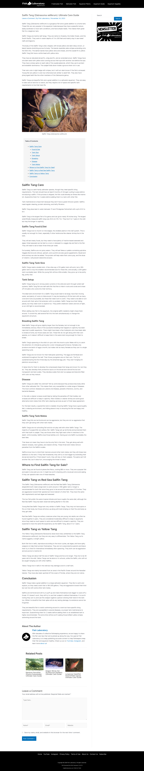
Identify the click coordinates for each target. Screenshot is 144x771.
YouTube (70, 641)
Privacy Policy (64, 754)
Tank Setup (36, 155)
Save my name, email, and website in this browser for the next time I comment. (52, 732)
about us (43, 643)
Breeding (35, 158)
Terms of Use (75, 754)
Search (99, 15)
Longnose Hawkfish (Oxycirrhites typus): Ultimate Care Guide (73, 675)
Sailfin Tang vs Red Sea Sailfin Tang (42, 170)
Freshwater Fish (57, 4)
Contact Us (94, 754)
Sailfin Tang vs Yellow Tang (39, 173)
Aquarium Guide (99, 4)
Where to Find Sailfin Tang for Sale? (42, 167)
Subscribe (102, 754)
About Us (85, 754)
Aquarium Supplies (114, 4)
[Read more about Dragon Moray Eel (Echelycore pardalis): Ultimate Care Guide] (54, 663)
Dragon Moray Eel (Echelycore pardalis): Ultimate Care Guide (54, 672)
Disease (34, 161)
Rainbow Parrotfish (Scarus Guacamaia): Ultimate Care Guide (34, 674)
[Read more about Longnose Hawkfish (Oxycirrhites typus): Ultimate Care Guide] (74, 665)
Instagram (77, 641)
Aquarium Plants (84, 4)
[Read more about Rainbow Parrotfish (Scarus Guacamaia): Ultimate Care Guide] (35, 664)
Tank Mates (36, 164)
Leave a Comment (28, 18)
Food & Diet (36, 149)
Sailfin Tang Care (36, 146)
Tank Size (35, 152)
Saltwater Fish (71, 4)
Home (40, 754)
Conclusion (33, 176)
